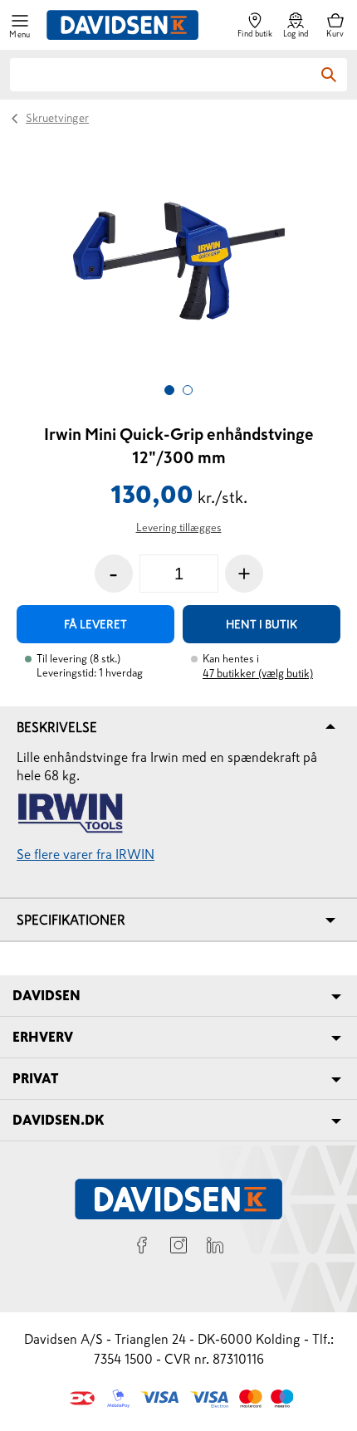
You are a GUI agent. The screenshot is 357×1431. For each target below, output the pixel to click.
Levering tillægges (179, 527)
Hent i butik (261, 624)
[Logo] (122, 25)
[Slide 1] (169, 390)
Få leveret (95, 624)
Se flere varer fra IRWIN (85, 854)
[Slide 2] (187, 390)
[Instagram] (178, 1247)
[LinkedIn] (215, 1247)
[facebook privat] (142, 1247)
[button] (20, 25)
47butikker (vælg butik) (258, 673)
